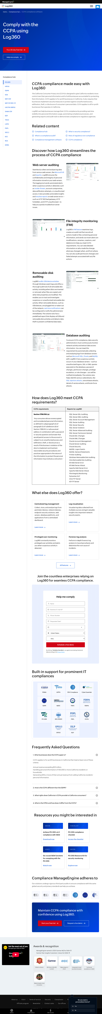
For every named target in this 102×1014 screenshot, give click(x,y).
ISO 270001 (58, 719)
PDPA (72, 705)
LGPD (7, 124)
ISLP (72, 732)
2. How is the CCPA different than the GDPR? (49, 788)
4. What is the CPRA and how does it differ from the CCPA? (55, 803)
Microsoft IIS (59, 172)
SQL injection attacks (74, 380)
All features (64, 565)
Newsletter (36, 1003)
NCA (6, 141)
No (75, 1010)
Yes (76, 1006)
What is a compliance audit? (45, 136)
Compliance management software (48, 140)
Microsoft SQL (77, 356)
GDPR (7, 90)
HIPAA (7, 86)
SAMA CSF (8, 111)
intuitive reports (42, 197)
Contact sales (49, 1003)
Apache (39, 175)
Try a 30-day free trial (14, 50)
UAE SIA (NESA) (10, 107)
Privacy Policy (61, 652)
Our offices (62, 1003)
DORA (7, 145)
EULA (23, 999)
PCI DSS (7, 82)
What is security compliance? (79, 132)
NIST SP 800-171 (10, 103)
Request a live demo (74, 923)
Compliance (59, 999)
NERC (58, 705)
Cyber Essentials (87, 692)
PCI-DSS (44, 719)
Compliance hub (14, 12)
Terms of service (35, 999)
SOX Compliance (72, 692)
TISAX (7, 120)
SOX (6, 95)
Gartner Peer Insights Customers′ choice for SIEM (52, 953)
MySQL (95, 356)
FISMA (44, 692)
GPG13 (58, 732)
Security (48, 999)
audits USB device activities (49, 281)
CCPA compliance (75, 140)
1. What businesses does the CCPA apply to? (49, 755)
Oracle (86, 356)
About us (14, 999)
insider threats (40, 188)
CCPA (87, 719)
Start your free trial (48, 923)
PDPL (7, 128)
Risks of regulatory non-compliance (82, 136)
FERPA (87, 705)
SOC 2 (7, 132)
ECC (6, 136)
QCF (6, 115)
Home (5, 12)
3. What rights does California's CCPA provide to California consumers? (59, 795)
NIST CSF (8, 99)
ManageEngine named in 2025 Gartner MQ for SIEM (53, 950)
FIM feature (78, 230)
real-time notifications (52, 308)
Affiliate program (23, 1003)
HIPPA (58, 692)
